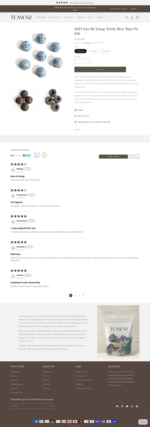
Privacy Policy (80, 376)
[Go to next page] (84, 295)
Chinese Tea (47, 372)
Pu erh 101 (47, 384)
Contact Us (15, 388)
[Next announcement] (100, 9)
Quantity (77, 56)
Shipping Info (15, 372)
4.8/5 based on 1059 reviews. (82, 2)
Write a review (113, 156)
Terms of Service (81, 372)
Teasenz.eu (77, 426)
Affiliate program (17, 384)
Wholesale (14, 376)
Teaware (46, 380)
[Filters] (131, 156)
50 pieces (106, 51)
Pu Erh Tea (47, 376)
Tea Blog (46, 388)
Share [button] (79, 129)
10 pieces (80, 51)
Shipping (88, 42)
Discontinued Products (83, 388)
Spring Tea (79, 384)
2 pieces (93, 51)
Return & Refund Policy (83, 380)
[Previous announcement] (50, 9)
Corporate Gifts (16, 392)
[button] (55, 17)
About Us (14, 380)
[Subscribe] (50, 406)
